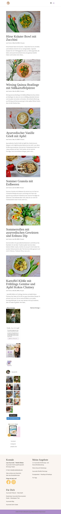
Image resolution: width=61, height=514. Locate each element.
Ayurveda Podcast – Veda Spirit (14, 493)
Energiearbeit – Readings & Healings (42, 474)
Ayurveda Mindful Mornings (39, 471)
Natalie (10, 43)
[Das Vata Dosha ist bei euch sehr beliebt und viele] (17, 379)
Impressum (42, 512)
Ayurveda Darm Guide (12, 504)
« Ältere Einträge (10, 308)
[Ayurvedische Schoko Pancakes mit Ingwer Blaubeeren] (9, 409)
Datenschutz (35, 512)
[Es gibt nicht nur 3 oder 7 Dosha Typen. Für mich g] (9, 386)
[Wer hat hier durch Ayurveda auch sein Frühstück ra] (17, 386)
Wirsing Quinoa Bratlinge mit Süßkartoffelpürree (22, 86)
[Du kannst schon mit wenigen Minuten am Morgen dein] (17, 402)
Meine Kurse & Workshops (39, 468)
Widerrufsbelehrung (24, 512)
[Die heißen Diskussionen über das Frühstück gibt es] (9, 394)
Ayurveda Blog (10, 501)
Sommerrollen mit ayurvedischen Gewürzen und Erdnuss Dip (22, 233)
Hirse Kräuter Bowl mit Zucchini (21, 38)
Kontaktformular (15, 475)
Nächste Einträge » (35, 308)
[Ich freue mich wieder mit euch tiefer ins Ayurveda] (9, 402)
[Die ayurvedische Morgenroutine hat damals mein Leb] (17, 394)
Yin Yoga (34, 478)
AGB (17, 512)
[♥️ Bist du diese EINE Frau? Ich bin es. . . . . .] (9, 379)
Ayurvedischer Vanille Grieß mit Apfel (20, 134)
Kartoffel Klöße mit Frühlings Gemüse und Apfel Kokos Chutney (20, 284)
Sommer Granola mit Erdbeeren (19, 182)
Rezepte (23, 43)
